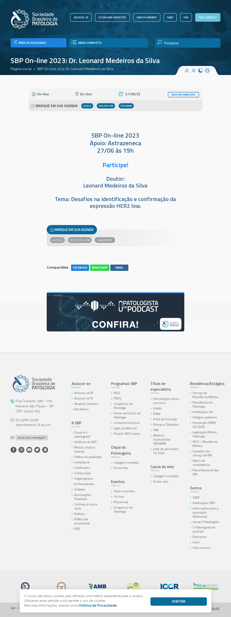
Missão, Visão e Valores (84, 449)
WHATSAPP (100, 267)
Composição (82, 473)
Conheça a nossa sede (85, 506)
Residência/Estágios (207, 384)
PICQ (117, 392)
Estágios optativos (205, 417)
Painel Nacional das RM (206, 472)
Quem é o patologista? (82, 434)
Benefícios (81, 409)
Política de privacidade (82, 521)
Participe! (115, 165)
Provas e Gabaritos (166, 424)
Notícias (79, 513)
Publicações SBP (204, 502)
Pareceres (200, 536)
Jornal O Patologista (206, 521)
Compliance (82, 462)
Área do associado (32, 42)
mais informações (183, 94)
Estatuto (79, 489)
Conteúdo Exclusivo (127, 422)
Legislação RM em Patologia (205, 434)
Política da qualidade (88, 456)
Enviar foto (121, 467)
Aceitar (178, 601)
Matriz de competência (201, 462)
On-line (119, 496)
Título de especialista (160, 386)
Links (196, 542)
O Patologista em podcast (204, 529)
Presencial (121, 502)
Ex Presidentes (84, 483)
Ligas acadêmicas (125, 428)
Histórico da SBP (85, 441)
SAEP (170, 17)
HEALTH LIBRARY (147, 17)
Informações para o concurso (166, 400)
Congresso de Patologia (123, 405)
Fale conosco (208, 17)
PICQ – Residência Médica (205, 443)
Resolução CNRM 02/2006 (204, 424)
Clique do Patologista (121, 450)
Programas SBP (124, 384)
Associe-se (81, 17)
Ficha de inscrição (165, 419)
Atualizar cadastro (112, 17)
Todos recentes (124, 491)
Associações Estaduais (82, 496)
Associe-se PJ (83, 398)
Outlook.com (106, 106)
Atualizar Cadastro (86, 403)
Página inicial (21, 69)
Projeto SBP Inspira (127, 433)
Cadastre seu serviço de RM (202, 453)
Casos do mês (162, 467)
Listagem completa (126, 462)
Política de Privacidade (98, 605)
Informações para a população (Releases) (206, 512)
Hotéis (157, 408)
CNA (156, 429)
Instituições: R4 (203, 411)
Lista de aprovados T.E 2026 (166, 450)
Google (87, 106)
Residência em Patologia (203, 404)
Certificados (82, 467)
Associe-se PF (84, 392)
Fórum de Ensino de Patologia (127, 415)
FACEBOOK (80, 267)
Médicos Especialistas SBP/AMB (162, 439)
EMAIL (119, 267)
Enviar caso (161, 481)
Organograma (83, 478)
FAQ (186, 17)
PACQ (117, 398)
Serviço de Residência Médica (205, 394)
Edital (156, 413)
